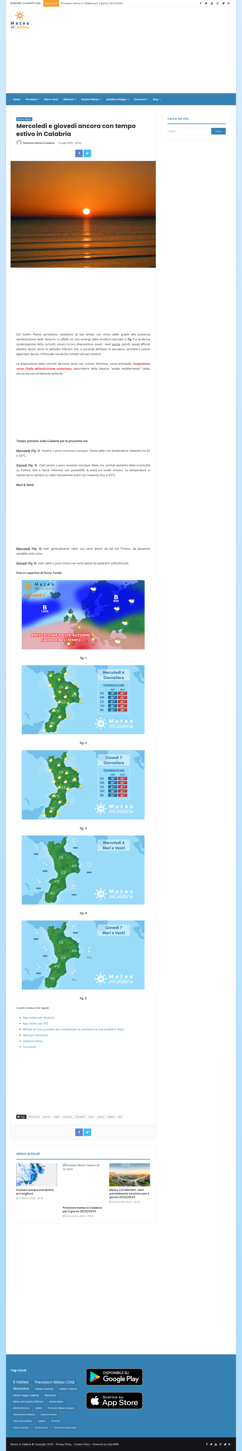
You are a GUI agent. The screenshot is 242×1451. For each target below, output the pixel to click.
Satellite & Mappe (116, 99)
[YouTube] (212, 3)
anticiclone (34, 1116)
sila (120, 1116)
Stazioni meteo (33, 1041)
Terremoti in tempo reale (65, 1427)
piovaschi (80, 1116)
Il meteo (21, 1381)
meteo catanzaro (21, 1427)
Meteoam (50, 1395)
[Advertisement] (121, 63)
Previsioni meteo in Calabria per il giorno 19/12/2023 (91, 3)
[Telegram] (223, 3)
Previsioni (31, 99)
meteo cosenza (44, 1388)
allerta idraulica (21, 1408)
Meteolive (21, 1388)
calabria (41, 1421)
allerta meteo (56, 1401)
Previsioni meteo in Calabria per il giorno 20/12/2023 (82, 1209)
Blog (155, 99)
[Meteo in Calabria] (19, 20)
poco (91, 1116)
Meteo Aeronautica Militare (28, 1401)
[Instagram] (217, 3)
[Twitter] (206, 3)
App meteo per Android (38, 1017)
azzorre (46, 1116)
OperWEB (113, 1444)
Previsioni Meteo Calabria (61, 1408)
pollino (101, 1116)
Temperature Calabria (24, 1414)
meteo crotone (68, 1388)
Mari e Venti (51, 99)
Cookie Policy (82, 1444)
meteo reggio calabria (26, 1395)
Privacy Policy (64, 1444)
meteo (38, 1408)
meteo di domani (49, 1414)
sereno (111, 1116)
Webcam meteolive (35, 1035)
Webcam (68, 99)
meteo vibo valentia (22, 1421)
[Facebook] (200, 3)
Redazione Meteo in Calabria (38, 142)
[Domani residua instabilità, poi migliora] (36, 1174)
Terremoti (140, 99)
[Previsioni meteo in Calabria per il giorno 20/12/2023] (83, 1183)
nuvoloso (67, 1116)
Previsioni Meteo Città (54, 1382)
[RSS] (229, 3)
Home (16, 99)
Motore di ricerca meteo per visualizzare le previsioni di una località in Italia (73, 1029)
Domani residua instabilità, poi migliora (35, 1191)
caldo (56, 1116)
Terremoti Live (41, 1427)
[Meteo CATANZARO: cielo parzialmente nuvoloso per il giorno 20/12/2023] (129, 1174)
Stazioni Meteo (90, 99)
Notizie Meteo (24, 119)
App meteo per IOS (35, 1023)
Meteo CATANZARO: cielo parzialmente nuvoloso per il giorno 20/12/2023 (129, 1193)
